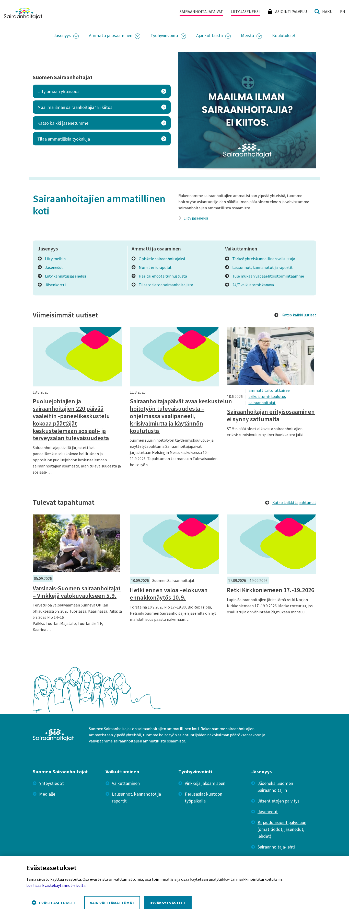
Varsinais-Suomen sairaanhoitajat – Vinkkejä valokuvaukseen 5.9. (77, 592)
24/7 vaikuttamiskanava (253, 284)
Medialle (47, 794)
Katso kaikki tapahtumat (294, 502)
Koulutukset (284, 35)
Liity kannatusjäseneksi (65, 276)
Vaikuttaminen (126, 783)
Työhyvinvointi (164, 35)
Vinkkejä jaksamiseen (205, 783)
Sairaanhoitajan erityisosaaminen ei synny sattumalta (271, 415)
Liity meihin (55, 258)
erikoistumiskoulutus (267, 396)
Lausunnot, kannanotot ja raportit (262, 267)
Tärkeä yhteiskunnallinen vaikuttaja (263, 258)
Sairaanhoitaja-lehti (276, 847)
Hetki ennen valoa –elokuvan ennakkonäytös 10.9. (169, 593)
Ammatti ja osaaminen (110, 35)
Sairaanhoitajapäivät (201, 11)
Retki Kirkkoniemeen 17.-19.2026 (270, 590)
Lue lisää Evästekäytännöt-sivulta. (56, 885)
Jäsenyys (62, 35)
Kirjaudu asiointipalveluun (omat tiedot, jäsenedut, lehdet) (282, 829)
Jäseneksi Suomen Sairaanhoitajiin (275, 786)
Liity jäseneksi (245, 11)
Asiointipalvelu (291, 11)
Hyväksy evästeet (167, 902)
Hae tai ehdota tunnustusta (163, 276)
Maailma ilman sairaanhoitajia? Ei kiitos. (75, 107)
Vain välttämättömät (112, 902)
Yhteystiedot (51, 783)
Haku (327, 11)
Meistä (247, 35)
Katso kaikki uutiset (299, 314)
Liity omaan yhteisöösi (58, 91)
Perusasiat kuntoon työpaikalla (203, 797)
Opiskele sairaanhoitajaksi (162, 258)
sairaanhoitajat (262, 402)
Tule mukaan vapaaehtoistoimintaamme (268, 276)
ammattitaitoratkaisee (269, 390)
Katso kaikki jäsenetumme (62, 123)
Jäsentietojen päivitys (278, 801)
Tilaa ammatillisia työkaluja (63, 139)
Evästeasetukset (57, 902)
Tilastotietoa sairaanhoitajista (166, 284)
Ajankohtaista (209, 35)
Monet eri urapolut (155, 267)
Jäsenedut (54, 267)
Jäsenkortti (55, 284)
